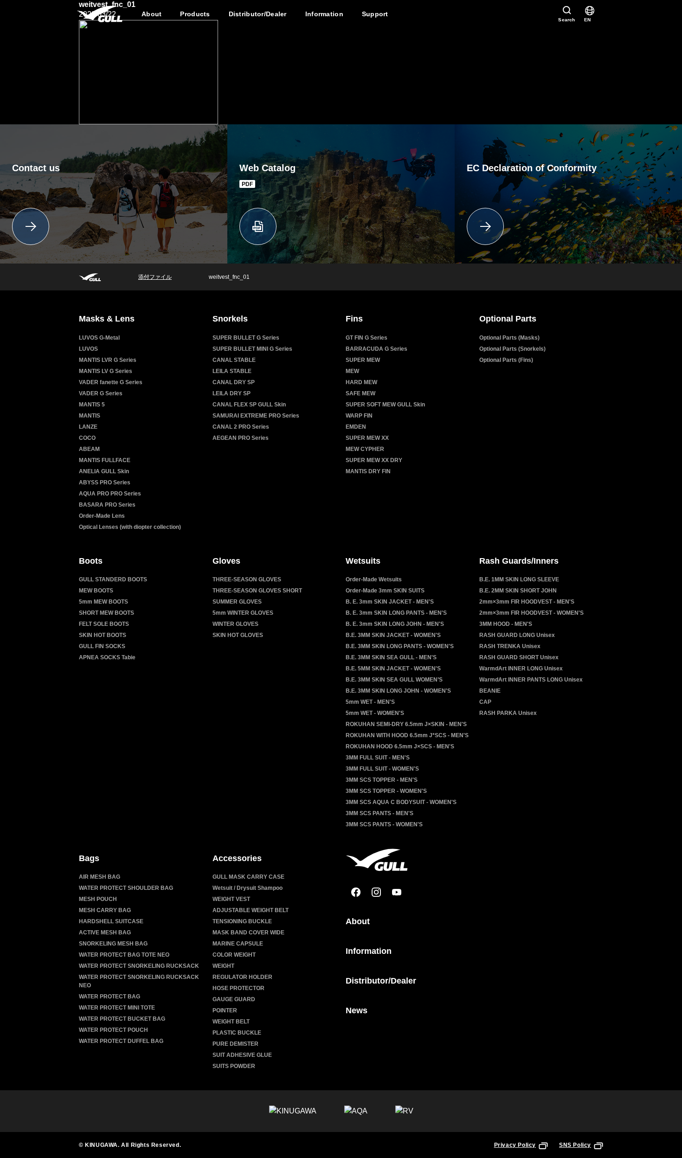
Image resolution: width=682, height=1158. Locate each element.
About (151, 14)
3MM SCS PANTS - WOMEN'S (384, 824)
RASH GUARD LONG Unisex (517, 635)
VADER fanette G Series (110, 382)
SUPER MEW (363, 360)
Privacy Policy (515, 1145)
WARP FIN (359, 415)
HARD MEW (361, 382)
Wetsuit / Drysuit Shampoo (247, 888)
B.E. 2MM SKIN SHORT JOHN (518, 590)
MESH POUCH (98, 899)
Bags (89, 858)
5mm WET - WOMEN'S (375, 713)
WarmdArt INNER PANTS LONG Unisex (531, 679)
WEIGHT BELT (231, 1021)
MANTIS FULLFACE (104, 460)
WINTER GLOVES (235, 624)
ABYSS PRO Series (104, 482)
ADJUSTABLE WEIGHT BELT (250, 910)
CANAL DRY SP (233, 382)
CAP (485, 702)
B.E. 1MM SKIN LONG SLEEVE (519, 579)
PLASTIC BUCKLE (236, 1032)
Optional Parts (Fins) (506, 360)
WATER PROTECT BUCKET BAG (122, 1019)
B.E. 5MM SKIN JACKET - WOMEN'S (393, 668)
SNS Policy (575, 1145)
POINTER (224, 1010)
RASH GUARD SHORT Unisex (519, 657)
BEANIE (490, 691)
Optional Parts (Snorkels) (512, 349)
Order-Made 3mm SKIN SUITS (385, 590)
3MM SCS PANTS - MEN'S (379, 813)
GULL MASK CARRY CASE (248, 877)
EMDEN (356, 427)
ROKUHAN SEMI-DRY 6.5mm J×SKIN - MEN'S (406, 724)
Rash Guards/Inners (519, 561)
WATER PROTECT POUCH (113, 1030)
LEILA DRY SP (231, 393)
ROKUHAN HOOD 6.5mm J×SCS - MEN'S (400, 746)
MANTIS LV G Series (105, 371)
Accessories (237, 858)
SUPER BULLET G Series (245, 338)
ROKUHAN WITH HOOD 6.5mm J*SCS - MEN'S (407, 735)
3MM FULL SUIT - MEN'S (378, 757)
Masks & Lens (107, 318)
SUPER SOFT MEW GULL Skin (385, 404)
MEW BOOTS (96, 590)
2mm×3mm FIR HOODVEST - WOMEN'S (531, 613)
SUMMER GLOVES (237, 601)
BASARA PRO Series (107, 505)
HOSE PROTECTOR (238, 988)
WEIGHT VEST (231, 899)
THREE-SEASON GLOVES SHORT (257, 590)
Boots (91, 561)
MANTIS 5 (92, 404)
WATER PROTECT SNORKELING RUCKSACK (139, 966)
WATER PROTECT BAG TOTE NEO (124, 955)
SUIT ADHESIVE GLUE (242, 1055)
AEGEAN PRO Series (240, 438)
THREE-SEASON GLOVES (246, 579)
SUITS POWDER (233, 1066)
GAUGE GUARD (233, 999)
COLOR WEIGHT (234, 955)
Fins (354, 318)
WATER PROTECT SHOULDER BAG (126, 888)
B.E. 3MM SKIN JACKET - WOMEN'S (393, 635)
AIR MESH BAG (99, 877)
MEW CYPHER (365, 449)
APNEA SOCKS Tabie (107, 657)
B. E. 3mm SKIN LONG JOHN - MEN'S (395, 624)
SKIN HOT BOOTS (102, 635)
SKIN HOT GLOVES (237, 635)
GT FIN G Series (366, 338)
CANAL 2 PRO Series (240, 427)
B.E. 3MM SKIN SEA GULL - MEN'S (391, 657)
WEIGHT (223, 966)
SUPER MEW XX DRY (374, 460)
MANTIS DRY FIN (368, 471)
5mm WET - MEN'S (370, 702)
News (356, 1010)
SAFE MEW (360, 393)
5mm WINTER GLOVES (242, 613)
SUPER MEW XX (367, 438)
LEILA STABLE (231, 371)
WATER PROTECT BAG (109, 996)
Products (195, 14)
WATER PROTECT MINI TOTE (117, 1007)
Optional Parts (507, 318)
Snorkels (230, 318)
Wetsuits (363, 561)
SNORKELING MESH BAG (113, 943)
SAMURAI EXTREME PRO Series (255, 415)
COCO (87, 438)
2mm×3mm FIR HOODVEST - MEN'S (526, 601)
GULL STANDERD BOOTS (113, 579)
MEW (352, 371)
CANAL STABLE (234, 360)
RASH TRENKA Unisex (509, 646)
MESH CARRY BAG (105, 910)
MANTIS (89, 415)
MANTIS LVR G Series (107, 360)
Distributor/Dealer (258, 14)
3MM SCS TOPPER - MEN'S (382, 780)
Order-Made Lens (102, 516)
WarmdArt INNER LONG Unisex (521, 668)
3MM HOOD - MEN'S (505, 624)
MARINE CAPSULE (237, 943)
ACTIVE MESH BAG (105, 932)
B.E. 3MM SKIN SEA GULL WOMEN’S (394, 679)
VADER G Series (100, 393)
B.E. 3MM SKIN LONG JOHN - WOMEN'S (398, 691)
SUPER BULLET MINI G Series (252, 349)
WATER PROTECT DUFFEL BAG (121, 1041)
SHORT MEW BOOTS (106, 613)
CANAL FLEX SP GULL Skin (249, 404)
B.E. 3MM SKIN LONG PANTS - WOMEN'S (400, 646)
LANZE (88, 427)
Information (324, 14)
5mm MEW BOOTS (103, 601)
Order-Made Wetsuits (374, 579)
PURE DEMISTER (235, 1044)
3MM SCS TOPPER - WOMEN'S (386, 791)
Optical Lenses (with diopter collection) (130, 527)
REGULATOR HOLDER (242, 977)
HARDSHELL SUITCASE (111, 921)
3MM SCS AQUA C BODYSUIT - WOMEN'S (401, 802)
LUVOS (88, 349)
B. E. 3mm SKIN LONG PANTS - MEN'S (396, 613)
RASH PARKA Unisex (508, 713)
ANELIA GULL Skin (104, 471)
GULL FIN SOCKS (102, 646)
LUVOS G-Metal (99, 338)
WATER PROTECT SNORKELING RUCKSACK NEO (139, 981)
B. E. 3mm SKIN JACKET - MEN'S (390, 601)
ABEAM (89, 449)
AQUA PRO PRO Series (110, 493)
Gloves (226, 561)
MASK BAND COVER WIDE (248, 932)
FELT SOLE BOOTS (104, 624)
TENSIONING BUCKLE (242, 921)
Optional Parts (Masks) (509, 338)
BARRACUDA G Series (376, 349)
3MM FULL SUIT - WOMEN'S (382, 769)
